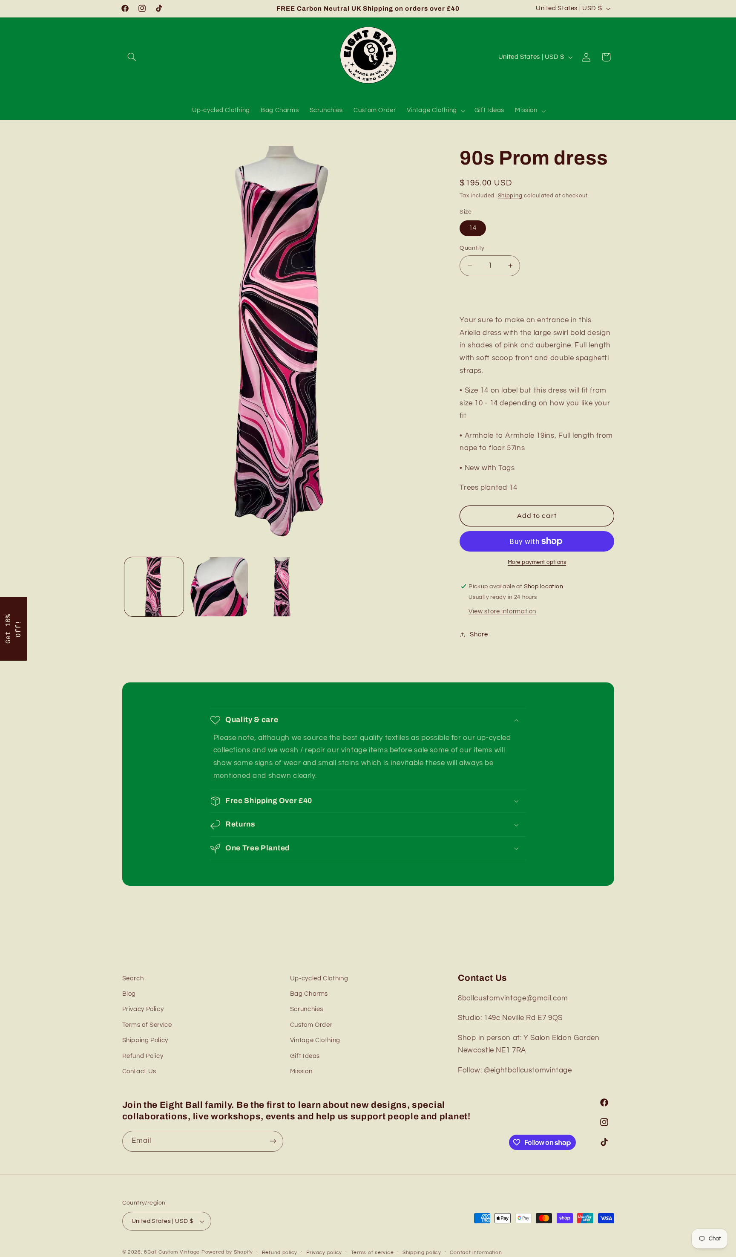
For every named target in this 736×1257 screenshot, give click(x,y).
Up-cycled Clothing (319, 978)
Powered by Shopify (227, 1252)
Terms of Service (147, 1025)
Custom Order (311, 1025)
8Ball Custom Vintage (172, 1252)
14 (473, 228)
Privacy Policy (143, 1009)
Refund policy (280, 1252)
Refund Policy (143, 1056)
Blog (129, 994)
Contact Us (139, 1071)
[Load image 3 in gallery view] (282, 587)
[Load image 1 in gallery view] (154, 587)
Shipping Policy (145, 1040)
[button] (132, 57)
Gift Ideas (305, 1056)
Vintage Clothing (315, 1040)
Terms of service (372, 1252)
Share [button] (479, 634)
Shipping (510, 196)
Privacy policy (324, 1252)
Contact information (476, 1252)
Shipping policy (421, 1252)
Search (133, 978)
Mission (301, 1071)
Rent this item (536, 293)
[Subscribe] (272, 1141)
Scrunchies (306, 1009)
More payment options (537, 562)
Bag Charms (309, 994)
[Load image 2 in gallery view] (218, 587)
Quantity (472, 248)
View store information (502, 611)
